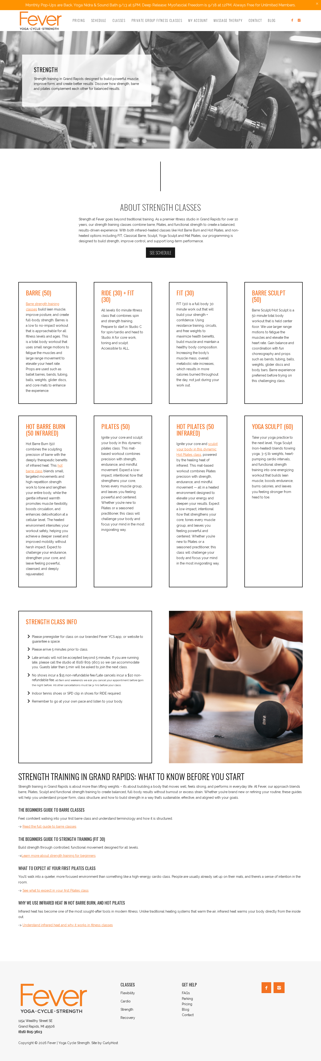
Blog (185, 1009)
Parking (187, 999)
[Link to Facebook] (292, 20)
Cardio (126, 1001)
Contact (188, 1015)
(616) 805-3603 (30, 1032)
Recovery (128, 1018)
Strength (127, 1009)
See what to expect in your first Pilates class (56, 890)
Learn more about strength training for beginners (59, 856)
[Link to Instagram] (299, 20)
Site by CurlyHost (104, 1043)
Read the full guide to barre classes (49, 826)
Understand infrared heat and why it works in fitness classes (68, 925)
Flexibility (128, 993)
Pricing (187, 1004)
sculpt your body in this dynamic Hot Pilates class (197, 449)
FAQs (186, 993)
